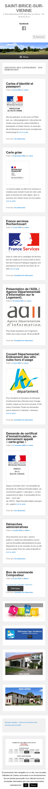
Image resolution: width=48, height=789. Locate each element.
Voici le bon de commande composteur (19, 585)
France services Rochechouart (17, 222)
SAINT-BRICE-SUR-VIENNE (24, 8)
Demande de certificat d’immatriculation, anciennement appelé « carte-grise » (21, 437)
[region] (24, 611)
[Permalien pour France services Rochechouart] (24, 254)
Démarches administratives (17, 525)
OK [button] (26, 785)
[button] (24, 611)
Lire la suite (23, 132)
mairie (26, 90)
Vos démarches (19, 139)
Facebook (24, 28)
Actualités (17, 275)
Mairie (27, 530)
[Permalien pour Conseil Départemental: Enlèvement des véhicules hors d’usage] (24, 395)
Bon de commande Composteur (19, 573)
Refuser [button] (33, 785)
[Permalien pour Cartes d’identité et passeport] (15, 114)
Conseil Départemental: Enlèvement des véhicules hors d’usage (23, 357)
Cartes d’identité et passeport (19, 84)
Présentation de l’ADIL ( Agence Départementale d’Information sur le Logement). (23, 293)
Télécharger (15, 588)
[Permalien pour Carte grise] (17, 186)
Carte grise (14, 152)
